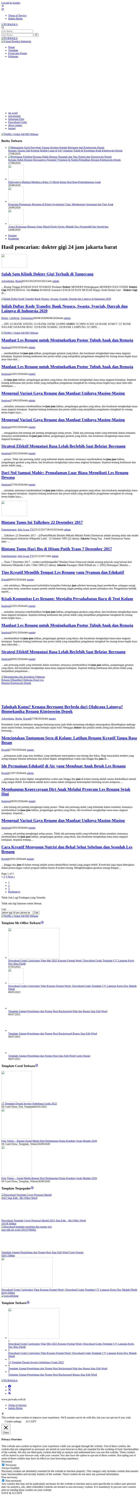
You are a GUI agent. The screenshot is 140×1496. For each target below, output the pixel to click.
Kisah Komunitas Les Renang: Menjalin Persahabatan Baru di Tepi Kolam (67, 598)
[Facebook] (9, 1386)
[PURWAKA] (9, 24)
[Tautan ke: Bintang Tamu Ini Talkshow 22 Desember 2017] (14, 515)
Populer (12, 235)
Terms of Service (17, 1405)
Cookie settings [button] (13, 1421)
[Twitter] (9, 1390)
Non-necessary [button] (9, 1477)
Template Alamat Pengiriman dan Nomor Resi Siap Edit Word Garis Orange (49, 1055)
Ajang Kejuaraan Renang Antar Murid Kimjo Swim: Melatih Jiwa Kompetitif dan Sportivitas (58, 226)
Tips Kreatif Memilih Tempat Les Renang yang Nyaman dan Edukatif (62, 572)
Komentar (13, 238)
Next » (11, 876)
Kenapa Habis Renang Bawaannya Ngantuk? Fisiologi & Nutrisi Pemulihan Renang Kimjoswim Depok (64, 159)
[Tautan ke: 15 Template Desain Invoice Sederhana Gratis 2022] (16, 1100)
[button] (36, 35)
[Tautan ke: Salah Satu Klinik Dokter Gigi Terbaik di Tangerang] (14, 266)
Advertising (7, 281)
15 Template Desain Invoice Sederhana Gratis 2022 (29, 1103)
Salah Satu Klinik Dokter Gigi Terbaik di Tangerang (47, 274)
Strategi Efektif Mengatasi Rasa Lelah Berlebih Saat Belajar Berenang (63, 446)
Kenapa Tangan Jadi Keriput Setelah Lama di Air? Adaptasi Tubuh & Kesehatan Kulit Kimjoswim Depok (65, 150)
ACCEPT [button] (31, 1421)
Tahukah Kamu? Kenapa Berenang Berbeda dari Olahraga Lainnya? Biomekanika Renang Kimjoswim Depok (62, 709)
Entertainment (8, 529)
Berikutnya (14, 891)
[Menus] (2, 6)
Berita (18, 718)
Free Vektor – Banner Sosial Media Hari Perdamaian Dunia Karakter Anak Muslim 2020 (49, 1140)
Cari (3, 909)
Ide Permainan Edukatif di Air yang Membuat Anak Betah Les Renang (63, 766)
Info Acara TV (26, 529)
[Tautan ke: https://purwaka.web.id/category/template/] (32, 1188)
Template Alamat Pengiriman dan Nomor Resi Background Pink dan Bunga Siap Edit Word (57, 1011)
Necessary (11, 1464)
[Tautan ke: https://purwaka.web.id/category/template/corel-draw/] (36, 1066)
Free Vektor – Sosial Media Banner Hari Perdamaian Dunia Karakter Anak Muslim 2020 (49, 1178)
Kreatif (5, 579)
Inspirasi (5, 347)
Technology (27, 318)
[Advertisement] (70, 85)
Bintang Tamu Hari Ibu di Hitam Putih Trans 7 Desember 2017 (56, 549)
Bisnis (18, 281)
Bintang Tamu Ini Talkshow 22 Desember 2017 (42, 522)
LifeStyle (14, 318)
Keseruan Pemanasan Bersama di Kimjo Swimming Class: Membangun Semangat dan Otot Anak (60, 204)
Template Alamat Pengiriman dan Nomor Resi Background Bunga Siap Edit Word (52, 1033)
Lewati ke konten (10, 2)
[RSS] (9, 1393)
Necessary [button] (6, 1461)
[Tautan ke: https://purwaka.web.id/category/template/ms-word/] (42, 923)
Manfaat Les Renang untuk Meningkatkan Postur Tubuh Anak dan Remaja (67, 340)
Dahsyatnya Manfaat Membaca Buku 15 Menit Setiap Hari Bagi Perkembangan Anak (54, 182)
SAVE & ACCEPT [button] (11, 1493)
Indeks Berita (15, 1408)
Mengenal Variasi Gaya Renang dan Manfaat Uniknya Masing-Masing (63, 393)
